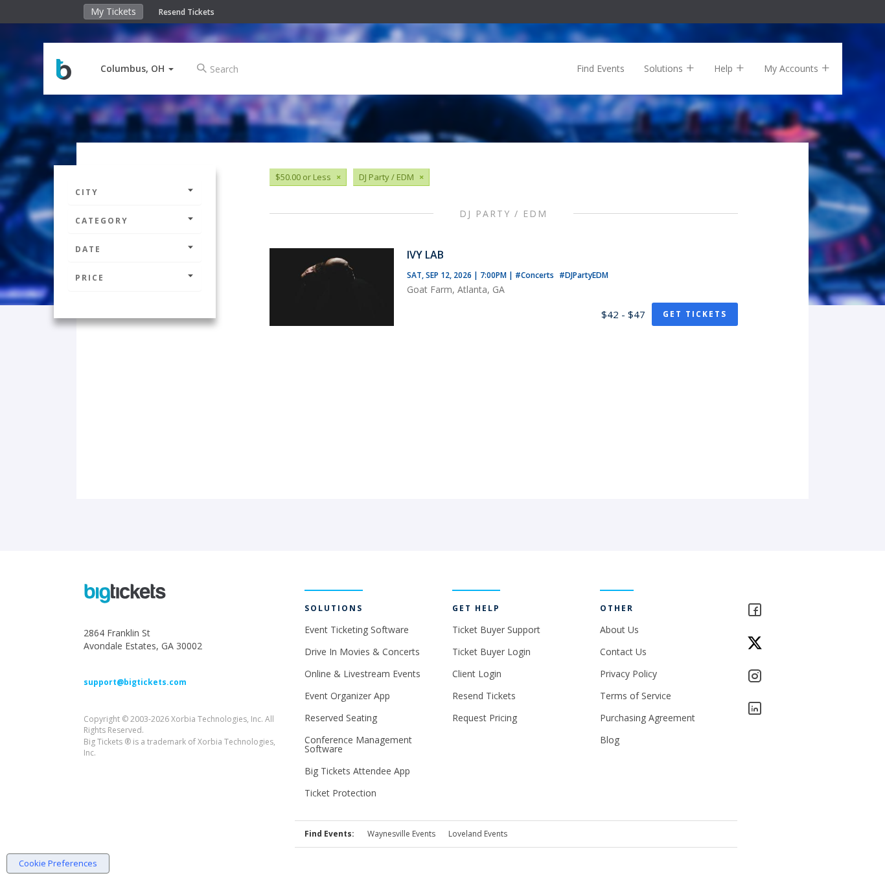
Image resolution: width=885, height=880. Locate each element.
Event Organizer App (347, 695)
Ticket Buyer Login (491, 651)
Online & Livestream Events (362, 673)
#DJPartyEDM (583, 275)
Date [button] (88, 249)
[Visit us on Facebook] (774, 611)
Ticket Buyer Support (496, 629)
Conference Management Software (358, 744)
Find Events (601, 68)
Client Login (476, 673)
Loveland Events (477, 833)
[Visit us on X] (774, 644)
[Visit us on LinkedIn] (774, 709)
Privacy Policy (628, 673)
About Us (619, 629)
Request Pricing (484, 718)
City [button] (86, 192)
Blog (609, 740)
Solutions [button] (664, 68)
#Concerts (535, 275)
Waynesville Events (401, 833)
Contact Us (623, 651)
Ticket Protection (340, 793)
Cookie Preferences (58, 863)
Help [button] (724, 68)
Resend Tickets (186, 11)
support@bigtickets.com (135, 682)
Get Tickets (695, 313)
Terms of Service (635, 695)
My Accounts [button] (792, 68)
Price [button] (89, 277)
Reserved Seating (341, 718)
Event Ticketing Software (357, 629)
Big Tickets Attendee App (357, 771)
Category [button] (101, 220)
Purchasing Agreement (647, 718)
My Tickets (113, 11)
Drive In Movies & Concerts (362, 651)
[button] (137, 68)
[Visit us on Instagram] (774, 677)
